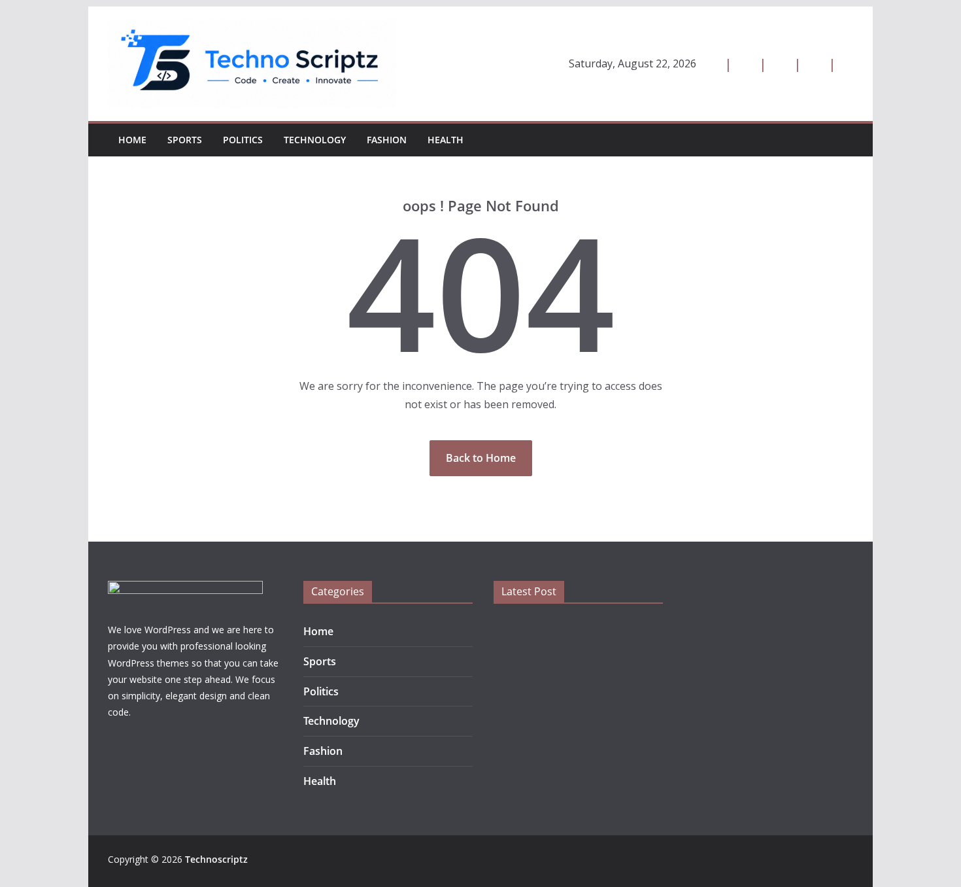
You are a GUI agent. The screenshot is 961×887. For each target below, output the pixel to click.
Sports (184, 139)
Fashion (387, 139)
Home (132, 139)
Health (446, 139)
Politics (243, 139)
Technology (315, 139)
